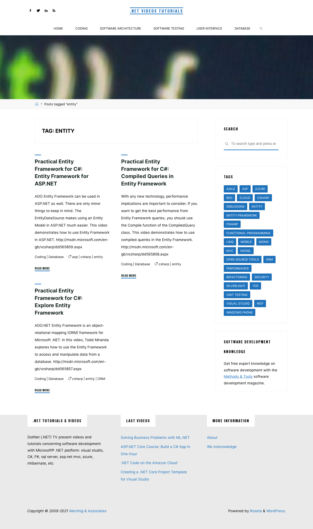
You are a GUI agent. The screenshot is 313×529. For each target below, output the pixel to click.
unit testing (237, 295)
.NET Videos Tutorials (156, 11)
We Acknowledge (222, 447)
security (261, 277)
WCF (260, 303)
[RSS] (54, 10)
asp (75, 257)
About (212, 437)
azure (260, 189)
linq (230, 242)
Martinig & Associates (87, 511)
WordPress (275, 511)
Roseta (255, 511)
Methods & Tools (238, 376)
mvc (229, 250)
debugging (235, 206)
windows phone (239, 312)
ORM (101, 379)
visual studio (238, 303)
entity (98, 257)
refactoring (236, 277)
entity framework (241, 215)
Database (56, 257)
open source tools (242, 259)
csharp (85, 257)
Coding (40, 257)
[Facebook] (30, 10)
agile (230, 189)
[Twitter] (38, 10)
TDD (255, 286)
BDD (229, 198)
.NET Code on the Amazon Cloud (149, 463)
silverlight (235, 286)
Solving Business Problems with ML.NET (155, 437)
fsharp (232, 224)
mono (264, 242)
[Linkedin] (46, 10)
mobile (246, 242)
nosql (245, 250)
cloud (245, 198)
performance (237, 268)
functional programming (248, 233)
